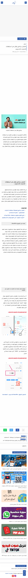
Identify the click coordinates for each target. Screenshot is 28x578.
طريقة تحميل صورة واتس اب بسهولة (18, 521)
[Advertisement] (14, 21)
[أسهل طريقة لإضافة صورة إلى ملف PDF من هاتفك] (14, 530)
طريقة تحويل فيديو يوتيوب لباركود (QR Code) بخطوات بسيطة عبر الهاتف (14, 487)
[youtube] (13, 576)
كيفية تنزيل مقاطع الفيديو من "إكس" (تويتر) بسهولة (14, 469)
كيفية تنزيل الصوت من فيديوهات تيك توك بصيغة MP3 (14, 555)
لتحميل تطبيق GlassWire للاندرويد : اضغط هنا (14, 394)
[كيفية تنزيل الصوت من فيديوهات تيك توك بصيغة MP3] (14, 547)
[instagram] (15, 576)
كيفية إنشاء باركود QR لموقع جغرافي (18, 504)
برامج (25, 44)
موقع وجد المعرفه (9, 573)
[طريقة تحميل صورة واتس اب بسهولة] (14, 513)
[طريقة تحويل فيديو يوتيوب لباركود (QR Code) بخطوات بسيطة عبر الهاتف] (14, 478)
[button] (17, 430)
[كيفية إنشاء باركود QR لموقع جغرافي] (14, 496)
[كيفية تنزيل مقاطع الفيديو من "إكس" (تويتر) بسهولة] (14, 461)
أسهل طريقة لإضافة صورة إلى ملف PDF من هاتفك (15, 538)
